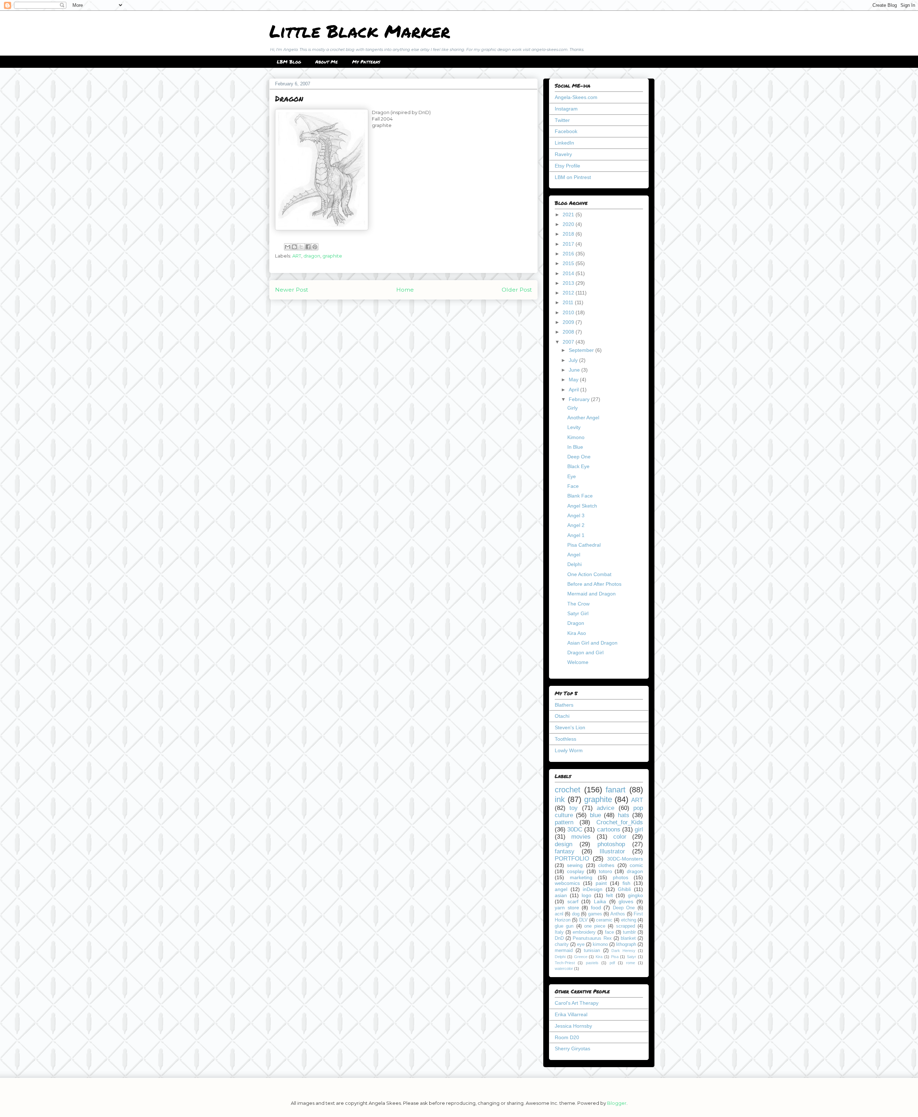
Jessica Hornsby (573, 1026)
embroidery (584, 932)
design (563, 844)
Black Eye (578, 466)
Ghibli (624, 889)
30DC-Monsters (625, 859)
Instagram (566, 109)
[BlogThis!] (294, 246)
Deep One (579, 456)
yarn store (567, 907)
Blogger (616, 1103)
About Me (326, 61)
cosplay (575, 871)
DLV (583, 920)
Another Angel (583, 417)
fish (626, 883)
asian (561, 895)
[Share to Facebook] (308, 246)
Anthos (617, 913)
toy (573, 808)
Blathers (564, 705)
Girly (572, 408)
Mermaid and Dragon (591, 594)
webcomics (567, 883)
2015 (569, 263)
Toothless (565, 739)
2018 (569, 234)
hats (623, 815)
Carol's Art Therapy (576, 1003)
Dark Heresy (623, 950)
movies (581, 836)
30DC (574, 829)
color (619, 836)
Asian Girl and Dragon (592, 643)
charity (562, 944)
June (575, 370)
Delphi (574, 564)
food (596, 907)
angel (561, 889)
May (574, 379)
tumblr (629, 932)
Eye (571, 476)
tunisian (592, 950)
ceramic (604, 920)
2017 (569, 244)
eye (581, 944)
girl (639, 829)
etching (628, 920)
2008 (569, 332)
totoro (605, 871)
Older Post (517, 289)
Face (573, 486)
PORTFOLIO (572, 858)
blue (595, 815)
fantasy (564, 851)
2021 (569, 214)
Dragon (575, 623)
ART (296, 256)
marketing (581, 877)
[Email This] (287, 246)
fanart (615, 789)
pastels (592, 963)
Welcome (577, 662)
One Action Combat (589, 574)
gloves (626, 901)
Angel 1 (576, 535)
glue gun (564, 926)
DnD (559, 938)
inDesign (592, 889)
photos (620, 877)
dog (575, 913)
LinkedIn (564, 143)
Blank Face (580, 496)
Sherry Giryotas (572, 1048)
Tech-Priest (565, 963)
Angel (573, 554)
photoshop (611, 844)
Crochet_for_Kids (619, 822)
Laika (600, 901)
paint (601, 883)
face (609, 932)
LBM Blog (289, 61)
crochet (567, 789)
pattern (564, 822)
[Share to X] (301, 246)
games (595, 913)
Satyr (631, 957)
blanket (628, 938)
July (574, 360)
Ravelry (563, 154)
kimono (600, 944)
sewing (575, 865)
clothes (606, 865)
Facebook (566, 131)
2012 (569, 293)
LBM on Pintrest (573, 177)
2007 (569, 342)
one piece (594, 926)
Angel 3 (576, 515)
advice (605, 808)
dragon (311, 256)
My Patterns (366, 61)
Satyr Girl (577, 613)
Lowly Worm (569, 750)
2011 (569, 302)
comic (636, 865)
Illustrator (612, 851)
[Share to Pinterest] (314, 246)
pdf (612, 963)
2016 (569, 253)
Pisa (615, 957)
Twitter (562, 120)
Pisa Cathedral (584, 545)
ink (560, 799)
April (574, 389)
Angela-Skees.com (576, 97)
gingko (635, 895)
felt (609, 895)
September (582, 350)
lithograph (626, 944)
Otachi (562, 716)
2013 (569, 283)
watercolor (564, 968)
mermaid (564, 950)
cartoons (608, 829)
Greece (580, 957)
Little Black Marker (359, 31)
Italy (559, 932)
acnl (559, 913)
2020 (569, 224)
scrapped (625, 926)
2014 (569, 273)
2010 (569, 312)
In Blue (575, 447)
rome (630, 963)
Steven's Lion (570, 727)
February (580, 399)
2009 (569, 322)
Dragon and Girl (585, 652)
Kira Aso (576, 633)
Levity (574, 427)
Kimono (576, 437)
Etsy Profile (567, 166)
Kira (599, 957)
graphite (332, 256)
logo (586, 895)
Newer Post (291, 289)
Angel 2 (576, 525)
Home (405, 289)
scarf (572, 901)
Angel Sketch (582, 506)
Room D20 (567, 1037)
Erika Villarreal (571, 1014)
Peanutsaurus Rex (592, 938)
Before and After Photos (594, 584)
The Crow (578, 604)
